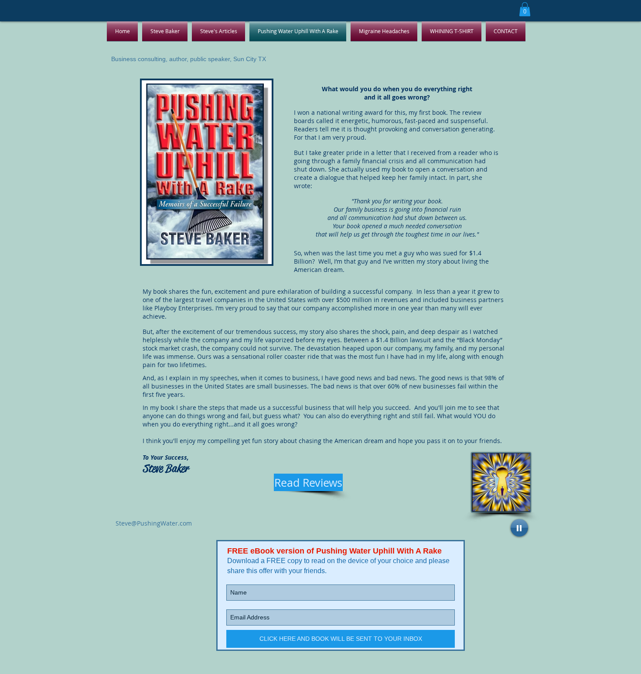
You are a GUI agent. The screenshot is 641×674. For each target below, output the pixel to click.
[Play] (519, 527)
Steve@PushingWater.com (154, 523)
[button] (525, 9)
